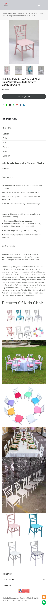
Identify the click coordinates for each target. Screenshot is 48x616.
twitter (10, 105)
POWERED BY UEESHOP (20, 600)
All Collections (11, 14)
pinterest (17, 105)
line (6, 105)
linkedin (24, 105)
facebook (3, 105)
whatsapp (13, 105)
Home (4, 14)
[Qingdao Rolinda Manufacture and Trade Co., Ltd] (24, 591)
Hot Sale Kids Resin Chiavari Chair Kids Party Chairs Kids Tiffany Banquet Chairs (22, 15)
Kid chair (21, 14)
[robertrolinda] (44, 597)
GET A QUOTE (24, 96)
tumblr (20, 105)
